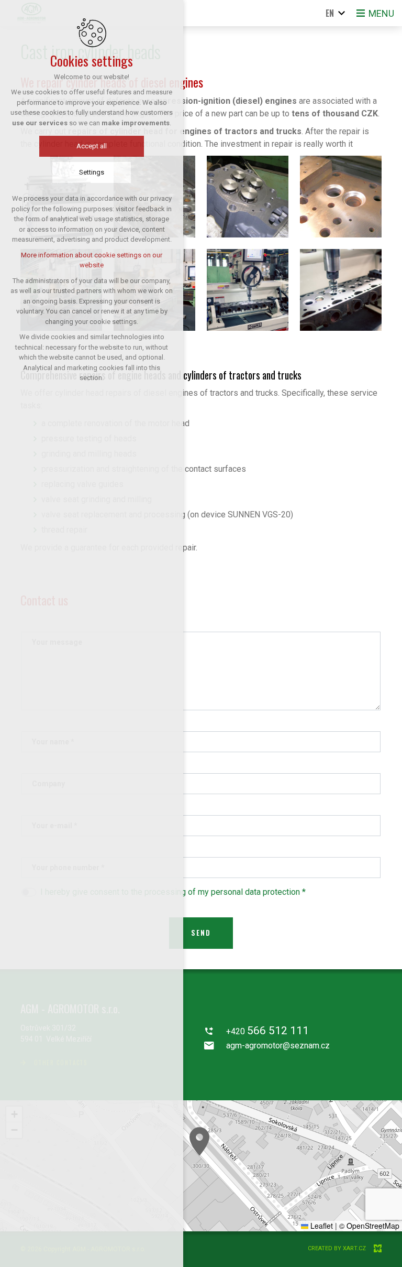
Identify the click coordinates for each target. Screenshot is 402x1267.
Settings (91, 172)
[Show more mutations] (342, 13)
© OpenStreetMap (369, 1225)
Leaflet (320, 1225)
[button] (199, 1141)
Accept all (91, 146)
